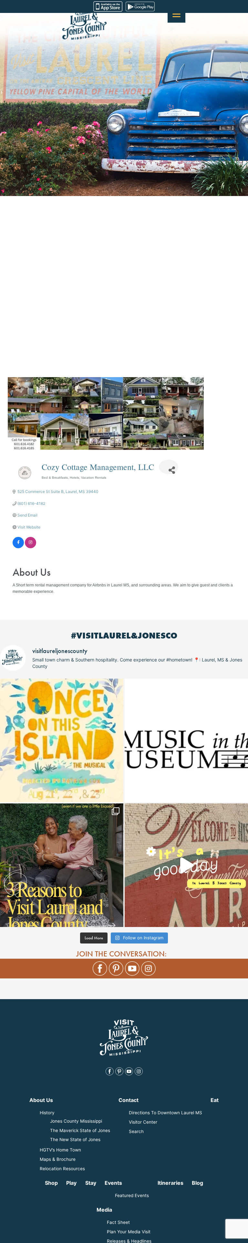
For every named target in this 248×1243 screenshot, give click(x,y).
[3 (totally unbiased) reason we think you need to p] (61, 865)
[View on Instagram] (30, 546)
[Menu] (176, 14)
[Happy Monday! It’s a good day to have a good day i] (186, 865)
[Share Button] (168, 467)
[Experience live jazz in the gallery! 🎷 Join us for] (186, 740)
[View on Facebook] (18, 546)
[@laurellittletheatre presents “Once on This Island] (61, 740)
